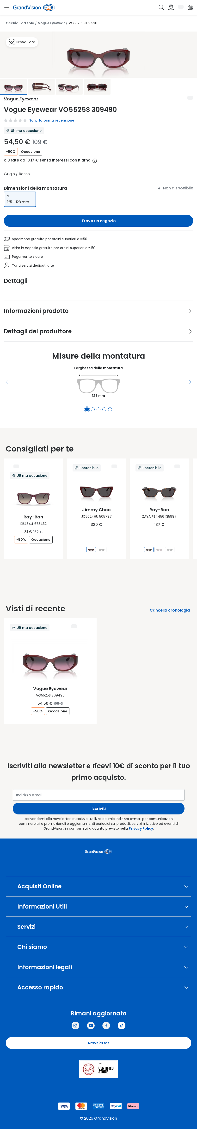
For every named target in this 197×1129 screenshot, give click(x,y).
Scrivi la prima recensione (51, 120)
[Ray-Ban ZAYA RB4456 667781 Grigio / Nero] (169, 549)
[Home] (34, 7)
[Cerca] (161, 7)
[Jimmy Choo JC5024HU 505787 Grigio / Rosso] (91, 549)
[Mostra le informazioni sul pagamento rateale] (94, 161)
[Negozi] (171, 7)
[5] (110, 409)
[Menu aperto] (7, 8)
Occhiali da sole (20, 23)
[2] (93, 409)
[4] (104, 409)
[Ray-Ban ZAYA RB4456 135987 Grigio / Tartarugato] (149, 549)
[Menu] (6, 382)
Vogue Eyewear (51, 23)
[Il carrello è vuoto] (190, 7)
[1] (87, 409)
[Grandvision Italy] (106, 1025)
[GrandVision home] (98, 851)
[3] (98, 409)
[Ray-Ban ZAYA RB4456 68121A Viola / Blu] (159, 549)
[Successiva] (190, 382)
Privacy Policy (141, 828)
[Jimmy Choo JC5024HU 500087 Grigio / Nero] (101, 549)
